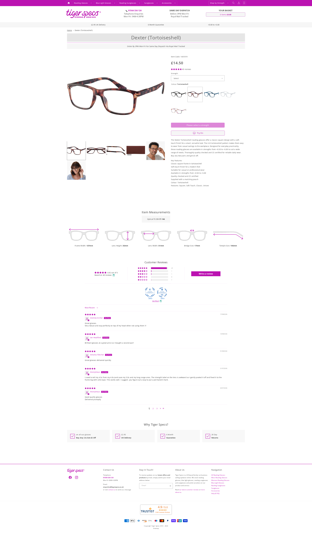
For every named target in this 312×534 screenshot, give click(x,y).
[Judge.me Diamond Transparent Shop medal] (162, 292)
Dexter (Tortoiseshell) (84, 30)
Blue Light (103, 3)
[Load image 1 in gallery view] (76, 150)
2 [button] (153, 408)
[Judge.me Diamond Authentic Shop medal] (150, 292)
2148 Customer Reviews (162, 512)
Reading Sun (127, 3)
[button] (91, 3)
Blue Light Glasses (217, 483)
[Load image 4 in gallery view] (136, 150)
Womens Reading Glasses (220, 480)
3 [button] (156, 408)
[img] (90, 314)
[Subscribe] (170, 486)
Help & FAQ (215, 493)
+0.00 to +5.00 (213, 25)
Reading (81, 3)
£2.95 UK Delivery (98, 25)
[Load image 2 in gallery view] (96, 150)
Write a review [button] (206, 273)
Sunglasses (149, 3)
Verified (155, 301)
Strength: (174, 73)
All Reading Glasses (218, 475)
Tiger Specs (155, 526)
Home (69, 30)
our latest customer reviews (189, 490)
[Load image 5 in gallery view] (155, 150)
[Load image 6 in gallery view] (76, 170)
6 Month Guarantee (156, 25)
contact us (112, 490)
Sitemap (156, 528)
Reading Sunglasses (218, 485)
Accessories (167, 3)
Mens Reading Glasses (219, 478)
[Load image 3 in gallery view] (116, 150)
